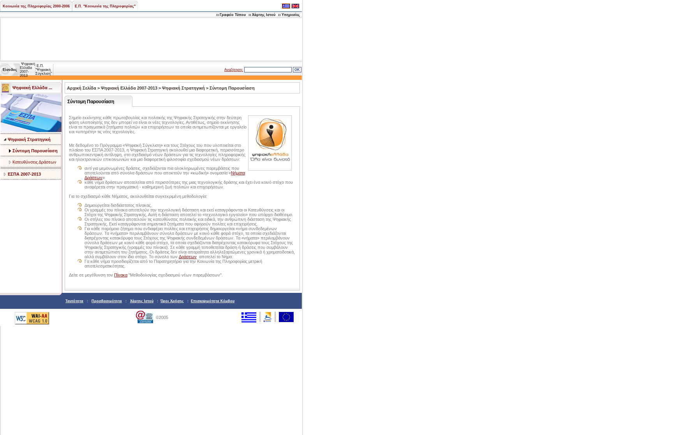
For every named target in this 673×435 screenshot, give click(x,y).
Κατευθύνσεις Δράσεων (34, 162)
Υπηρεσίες (291, 15)
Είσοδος (10, 70)
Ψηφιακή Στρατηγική (29, 139)
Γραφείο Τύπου (233, 15)
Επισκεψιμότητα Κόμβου (212, 301)
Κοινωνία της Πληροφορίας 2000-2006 (36, 6)
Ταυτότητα (74, 301)
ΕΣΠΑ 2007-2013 (24, 174)
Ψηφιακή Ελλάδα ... (32, 87)
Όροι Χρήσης (172, 301)
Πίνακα (120, 275)
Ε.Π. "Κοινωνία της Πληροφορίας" (105, 6)
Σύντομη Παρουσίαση (35, 150)
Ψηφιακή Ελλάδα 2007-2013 (27, 69)
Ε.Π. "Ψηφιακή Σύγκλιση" (43, 70)
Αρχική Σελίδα (81, 88)
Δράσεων (188, 256)
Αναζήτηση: (233, 70)
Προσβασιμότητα (107, 301)
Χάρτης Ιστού (263, 15)
